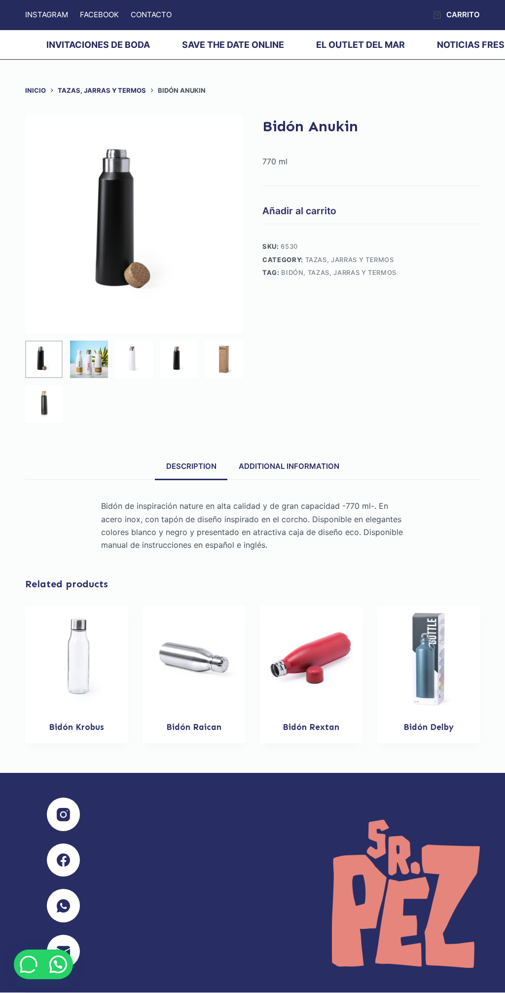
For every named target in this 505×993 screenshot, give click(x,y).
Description (191, 466)
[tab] (191, 466)
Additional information (289, 466)
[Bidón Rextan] (311, 657)
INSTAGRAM (46, 14)
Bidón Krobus (76, 727)
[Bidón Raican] (194, 657)
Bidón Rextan (311, 727)
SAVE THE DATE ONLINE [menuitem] (233, 44)
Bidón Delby (428, 727)
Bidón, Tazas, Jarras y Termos (339, 272)
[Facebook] (63, 860)
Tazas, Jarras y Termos (349, 260)
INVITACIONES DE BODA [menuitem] (98, 44)
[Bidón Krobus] (76, 657)
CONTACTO (151, 14)
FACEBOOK (99, 14)
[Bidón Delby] (428, 657)
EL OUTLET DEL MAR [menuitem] (360, 44)
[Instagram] (63, 814)
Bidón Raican (193, 727)
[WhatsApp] (63, 905)
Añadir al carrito (299, 211)
